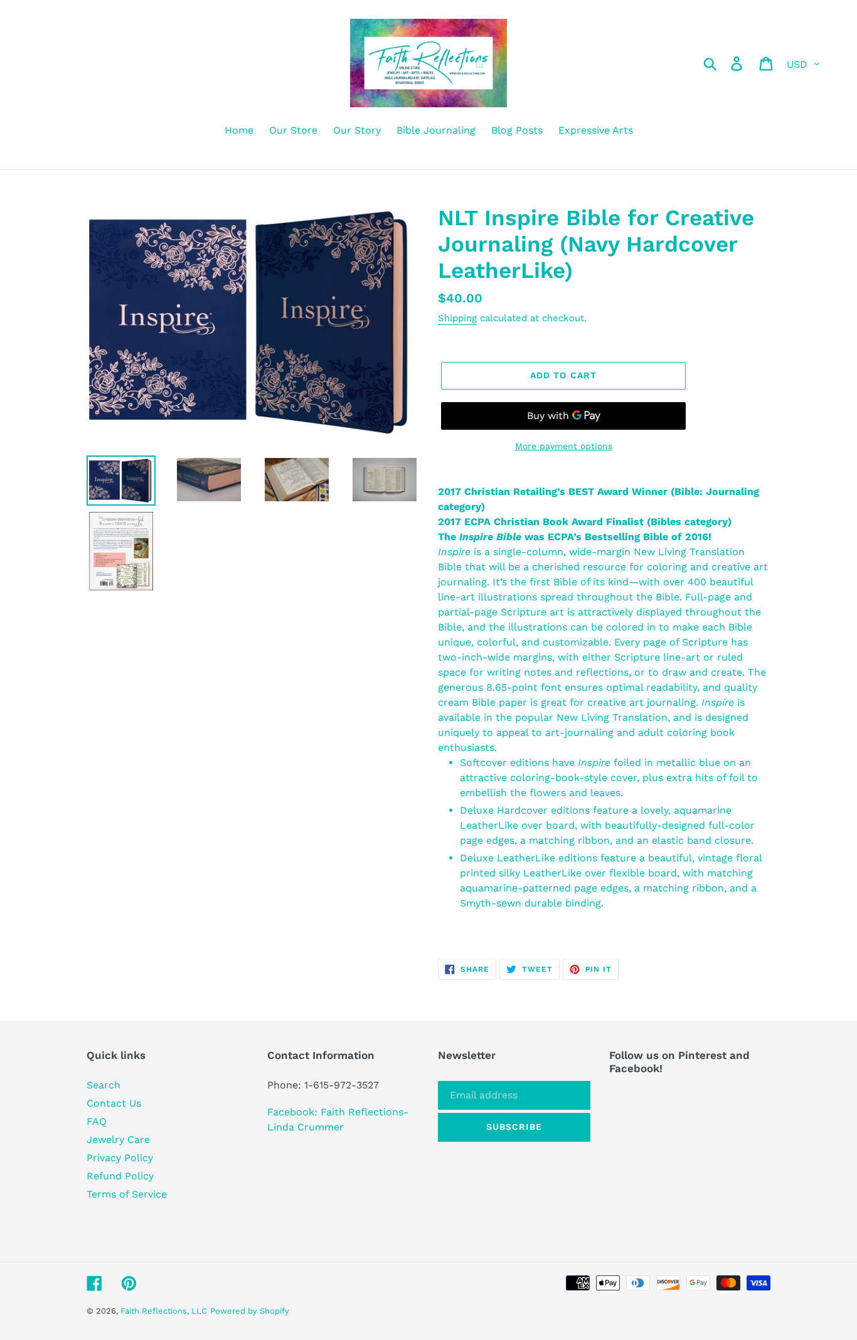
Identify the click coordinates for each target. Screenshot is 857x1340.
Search (103, 1085)
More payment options (563, 446)
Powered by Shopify (249, 1311)
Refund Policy (120, 1176)
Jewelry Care (118, 1140)
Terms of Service (127, 1194)
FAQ (97, 1121)
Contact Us (114, 1103)
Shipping (457, 318)
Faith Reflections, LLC (163, 1311)
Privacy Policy (120, 1158)
